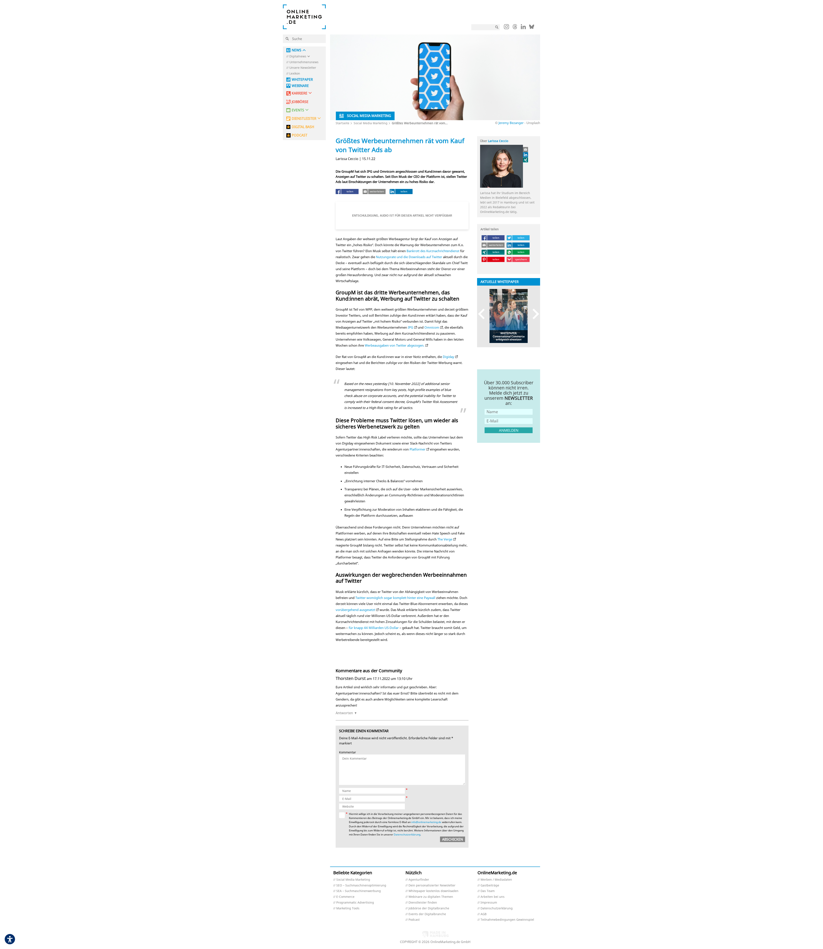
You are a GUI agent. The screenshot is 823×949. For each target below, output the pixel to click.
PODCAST (299, 135)
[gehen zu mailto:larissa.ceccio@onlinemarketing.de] (526, 149)
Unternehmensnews (303, 62)
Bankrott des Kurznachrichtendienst (433, 251)
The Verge (444, 539)
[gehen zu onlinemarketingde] (506, 27)
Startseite (342, 123)
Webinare (300, 86)
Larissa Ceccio (498, 141)
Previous (483, 314)
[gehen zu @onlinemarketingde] (514, 27)
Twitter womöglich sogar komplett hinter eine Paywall (395, 598)
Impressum (489, 902)
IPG (410, 327)
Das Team (488, 891)
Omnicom (431, 327)
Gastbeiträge (490, 885)
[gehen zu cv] (526, 159)
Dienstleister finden (422, 902)
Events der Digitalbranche (427, 914)
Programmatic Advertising (355, 902)
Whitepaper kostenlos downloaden (433, 891)
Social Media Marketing (370, 123)
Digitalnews (297, 56)
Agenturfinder (418, 880)
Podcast (414, 920)
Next (534, 314)
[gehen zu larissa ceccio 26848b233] (526, 154)
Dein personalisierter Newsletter (431, 885)
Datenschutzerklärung (407, 834)
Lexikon (294, 73)
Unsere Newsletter (302, 68)
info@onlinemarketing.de (426, 822)
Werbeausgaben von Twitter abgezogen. (394, 345)
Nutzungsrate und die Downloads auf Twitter (409, 257)
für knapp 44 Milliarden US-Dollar (374, 628)
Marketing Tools (347, 908)
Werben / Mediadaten (496, 880)
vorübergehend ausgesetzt (355, 610)
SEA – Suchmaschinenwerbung (358, 891)
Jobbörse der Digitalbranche (428, 908)
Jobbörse (300, 102)
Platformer (417, 449)
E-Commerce (345, 897)
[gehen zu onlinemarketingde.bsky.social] (531, 27)
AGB (484, 914)
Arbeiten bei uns (493, 897)
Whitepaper (302, 80)
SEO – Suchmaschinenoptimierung (361, 885)
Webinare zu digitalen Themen (430, 897)
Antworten (344, 713)
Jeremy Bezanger (511, 123)
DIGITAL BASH (303, 127)
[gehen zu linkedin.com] (523, 27)
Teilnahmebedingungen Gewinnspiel (507, 920)
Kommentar (347, 752)
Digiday (448, 357)
